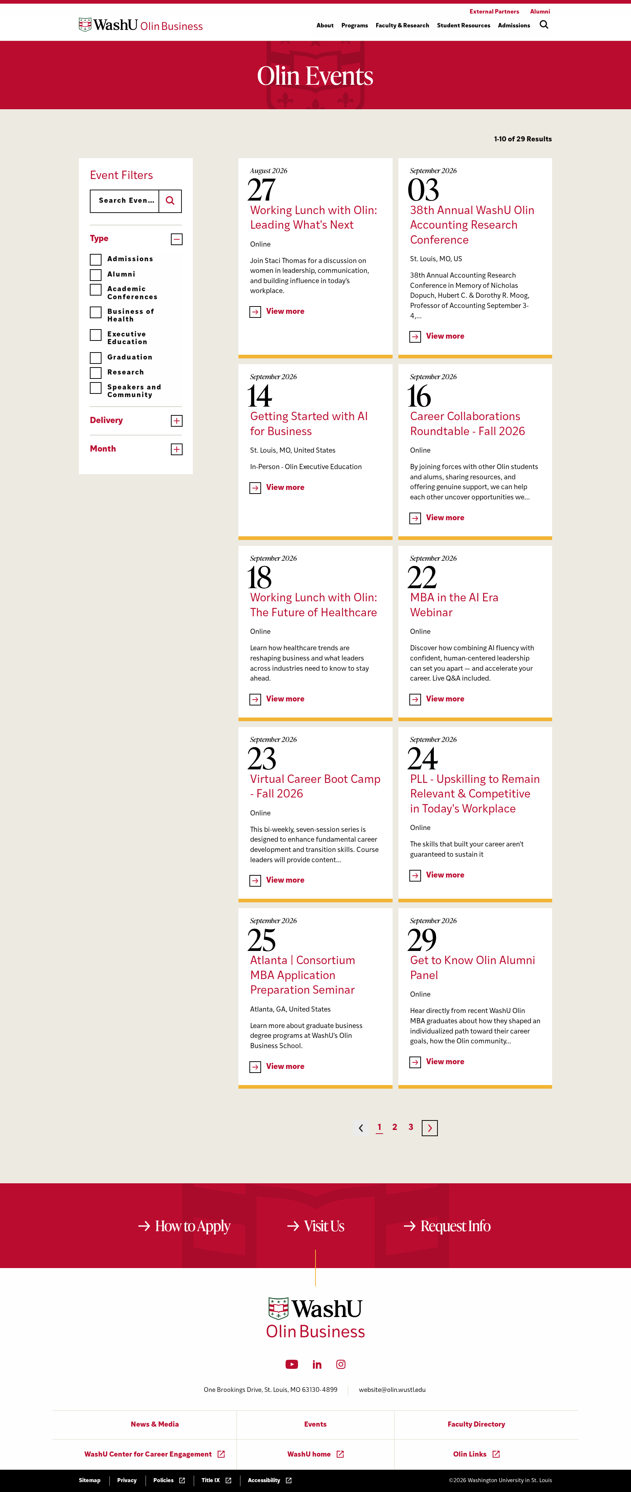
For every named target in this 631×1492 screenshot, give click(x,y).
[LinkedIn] (317, 1366)
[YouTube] (292, 1366)
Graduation (130, 357)
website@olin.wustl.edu (392, 1390)
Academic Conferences (132, 293)
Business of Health (130, 316)
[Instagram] (340, 1366)
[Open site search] (544, 24)
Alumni (121, 274)
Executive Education (127, 338)
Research (126, 372)
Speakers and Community (134, 391)
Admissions (130, 259)
